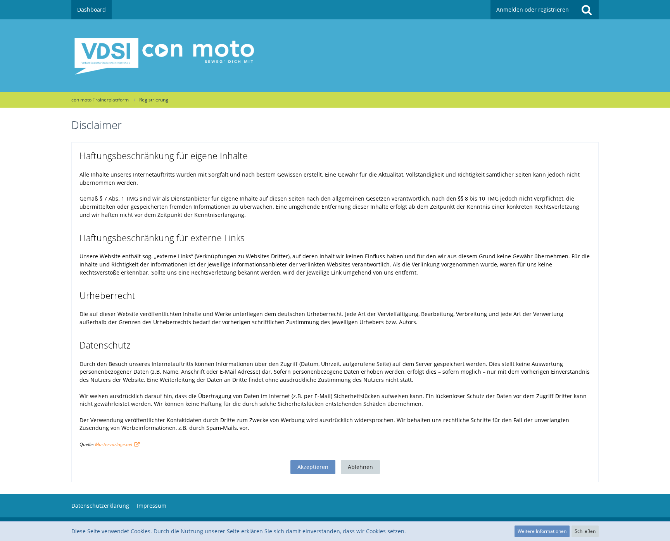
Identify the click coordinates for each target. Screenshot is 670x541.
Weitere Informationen (542, 531)
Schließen (585, 531)
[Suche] (587, 9)
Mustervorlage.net (114, 444)
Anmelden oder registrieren (532, 9)
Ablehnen (360, 467)
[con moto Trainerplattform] (335, 56)
